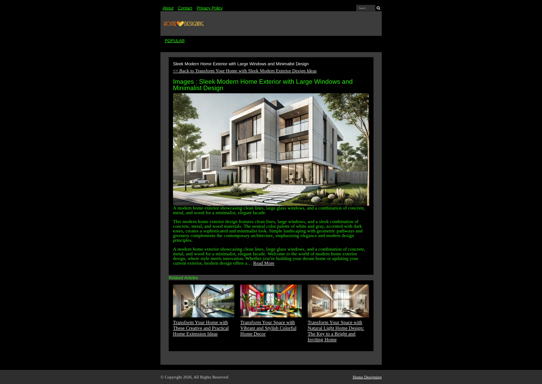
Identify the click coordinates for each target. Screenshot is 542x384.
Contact (185, 8)
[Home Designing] (184, 23)
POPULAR (175, 40)
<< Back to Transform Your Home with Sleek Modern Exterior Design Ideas (245, 70)
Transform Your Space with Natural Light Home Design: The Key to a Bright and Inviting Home (336, 331)
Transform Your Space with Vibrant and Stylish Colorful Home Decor (268, 328)
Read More (263, 263)
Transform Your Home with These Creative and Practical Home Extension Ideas (201, 328)
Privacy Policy (210, 8)
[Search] (378, 8)
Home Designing (367, 377)
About (168, 8)
